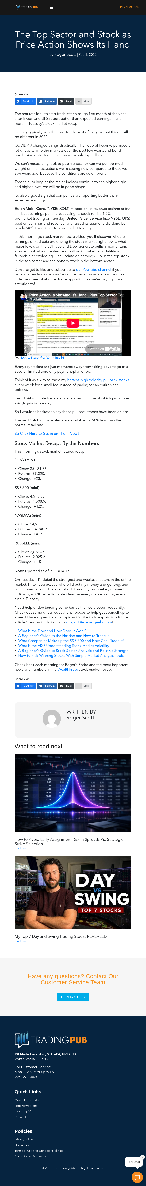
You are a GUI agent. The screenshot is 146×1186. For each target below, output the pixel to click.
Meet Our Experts (27, 1100)
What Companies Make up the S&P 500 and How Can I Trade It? (71, 641)
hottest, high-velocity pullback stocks (98, 380)
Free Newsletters (26, 1106)
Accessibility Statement (30, 1156)
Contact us (73, 997)
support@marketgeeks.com (89, 622)
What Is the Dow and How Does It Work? (52, 631)
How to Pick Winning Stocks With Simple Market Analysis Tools (71, 656)
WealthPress (68, 670)
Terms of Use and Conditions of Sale (39, 1151)
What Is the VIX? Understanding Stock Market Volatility (63, 646)
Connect (20, 1117)
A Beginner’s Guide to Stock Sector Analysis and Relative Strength (73, 651)
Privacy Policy (24, 1139)
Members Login (129, 7)
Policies (23, 1131)
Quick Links (28, 1091)
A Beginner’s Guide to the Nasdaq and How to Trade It (63, 636)
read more (21, 848)
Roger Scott (65, 55)
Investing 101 (24, 1111)
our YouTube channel (93, 270)
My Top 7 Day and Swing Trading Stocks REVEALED (61, 937)
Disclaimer (22, 1145)
